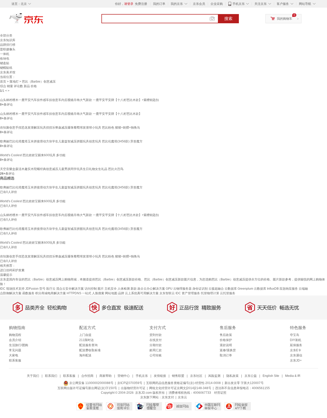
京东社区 (196, 376)
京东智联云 (167, 293)
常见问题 (15, 350)
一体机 (4, 54)
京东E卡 (295, 350)
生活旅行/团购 (18, 345)
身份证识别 (200, 288)
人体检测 (124, 288)
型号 (42, 288)
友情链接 (160, 376)
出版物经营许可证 (133, 388)
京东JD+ (296, 360)
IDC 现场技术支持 (12, 288)
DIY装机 (295, 340)
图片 (101, 288)
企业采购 (217, 4)
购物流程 (15, 335)
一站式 (86, 293)
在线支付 (155, 340)
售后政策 (226, 335)
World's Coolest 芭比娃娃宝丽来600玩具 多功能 (32, 155)
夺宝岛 (294, 335)
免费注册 (141, 4)
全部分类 (6, 35)
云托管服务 (227, 293)
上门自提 (85, 335)
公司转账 (155, 355)
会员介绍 (15, 340)
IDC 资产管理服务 (188, 293)
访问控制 (91, 288)
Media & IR (292, 376)
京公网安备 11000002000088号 (90, 383)
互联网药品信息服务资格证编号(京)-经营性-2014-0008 (183, 383)
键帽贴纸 (6, 68)
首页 (3, 81)
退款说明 (226, 345)
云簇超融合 (216, 288)
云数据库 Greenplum (239, 288)
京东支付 (168, 397)
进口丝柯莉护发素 (12, 270)
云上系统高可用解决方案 (142, 293)
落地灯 (14, 81)
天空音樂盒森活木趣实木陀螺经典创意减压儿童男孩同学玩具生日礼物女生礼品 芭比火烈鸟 (61, 169)
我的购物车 (284, 18)
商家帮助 (105, 376)
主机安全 (110, 288)
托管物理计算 (210, 293)
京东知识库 (7, 40)
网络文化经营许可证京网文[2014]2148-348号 (180, 388)
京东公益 (250, 376)
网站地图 (111, 293)
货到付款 (155, 335)
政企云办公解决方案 (151, 288)
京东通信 (296, 355)
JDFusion (32, 288)
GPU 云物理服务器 (179, 288)
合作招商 (87, 376)
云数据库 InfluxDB (266, 288)
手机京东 (238, 4)
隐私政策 (232, 376)
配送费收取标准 (90, 350)
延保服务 (296, 345)
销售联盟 (178, 376)
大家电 (13, 355)
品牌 (121, 293)
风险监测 (214, 376)
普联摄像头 (7, 49)
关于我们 (33, 376)
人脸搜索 (98, 293)
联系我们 (51, 376)
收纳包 (4, 58)
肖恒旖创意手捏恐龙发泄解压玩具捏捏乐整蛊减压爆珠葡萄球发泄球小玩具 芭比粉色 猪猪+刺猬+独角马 (70, 127)
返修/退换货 (228, 350)
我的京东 (177, 4)
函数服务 (28, 293)
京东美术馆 (7, 72)
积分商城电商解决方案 (50, 293)
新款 (134, 288)
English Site (271, 376)
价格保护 (226, 340)
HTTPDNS (74, 293)
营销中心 (124, 376)
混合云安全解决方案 (70, 288)
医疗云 (50, 288)
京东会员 (199, 4)
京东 (43, 20)
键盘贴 (4, 63)
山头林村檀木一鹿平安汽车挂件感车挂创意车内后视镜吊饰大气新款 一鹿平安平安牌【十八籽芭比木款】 (71, 114)
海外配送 (85, 355)
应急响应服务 (288, 288)
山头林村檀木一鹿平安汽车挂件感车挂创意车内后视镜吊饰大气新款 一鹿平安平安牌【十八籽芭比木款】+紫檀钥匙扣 (79, 100)
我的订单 (159, 4)
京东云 (182, 397)
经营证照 (220, 392)
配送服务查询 (88, 345)
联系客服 (15, 360)
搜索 (228, 18)
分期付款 (155, 345)
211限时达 (86, 340)
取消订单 (226, 355)
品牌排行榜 (7, 45)
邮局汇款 (155, 350)
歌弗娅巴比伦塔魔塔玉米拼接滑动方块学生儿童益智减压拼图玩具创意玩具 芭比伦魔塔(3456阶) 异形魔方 (71, 141)
